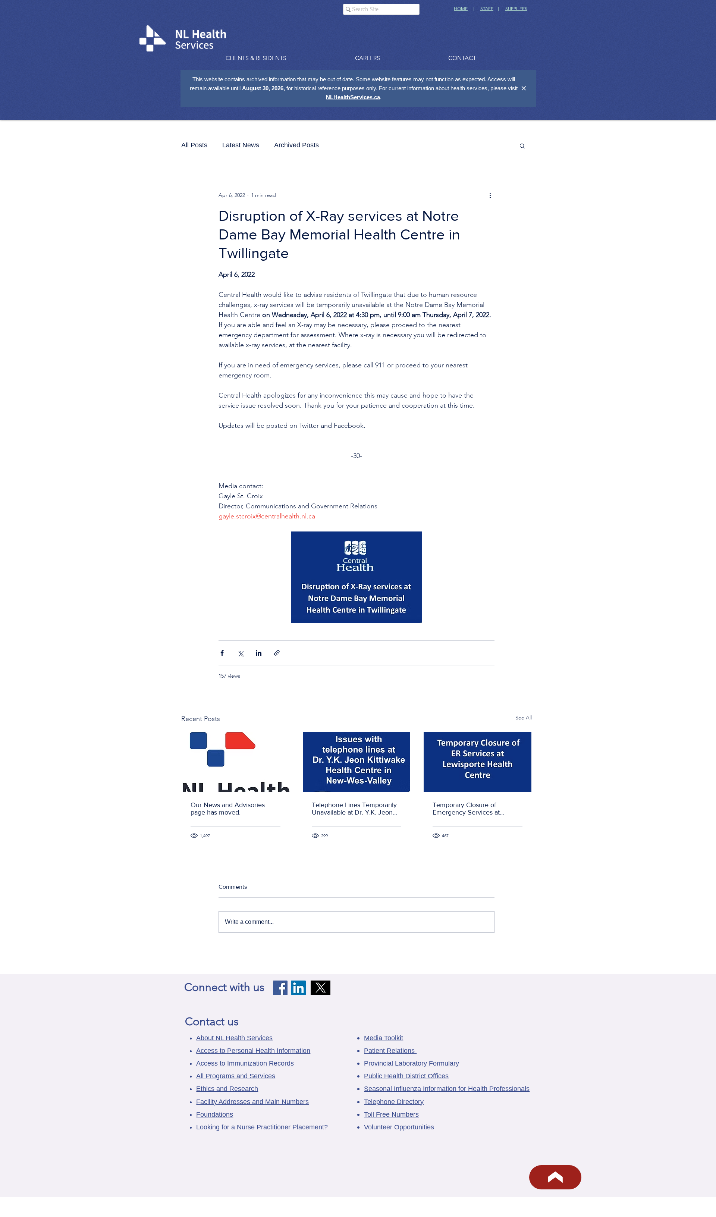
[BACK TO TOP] (555, 1177)
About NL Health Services (234, 1038)
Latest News (240, 145)
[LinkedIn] (298, 988)
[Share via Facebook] (222, 652)
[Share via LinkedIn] (258, 652)
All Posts (194, 145)
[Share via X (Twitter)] (240, 652)
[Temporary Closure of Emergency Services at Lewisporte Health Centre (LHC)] (477, 762)
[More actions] (490, 195)
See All (523, 717)
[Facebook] (280, 988)
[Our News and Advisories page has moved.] (235, 762)
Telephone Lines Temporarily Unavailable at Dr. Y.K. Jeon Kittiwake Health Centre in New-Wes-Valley (354, 808)
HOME (461, 8)
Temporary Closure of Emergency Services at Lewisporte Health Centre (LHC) (470, 808)
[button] (522, 145)
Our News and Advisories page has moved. (228, 808)
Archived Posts (296, 145)
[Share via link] (276, 652)
